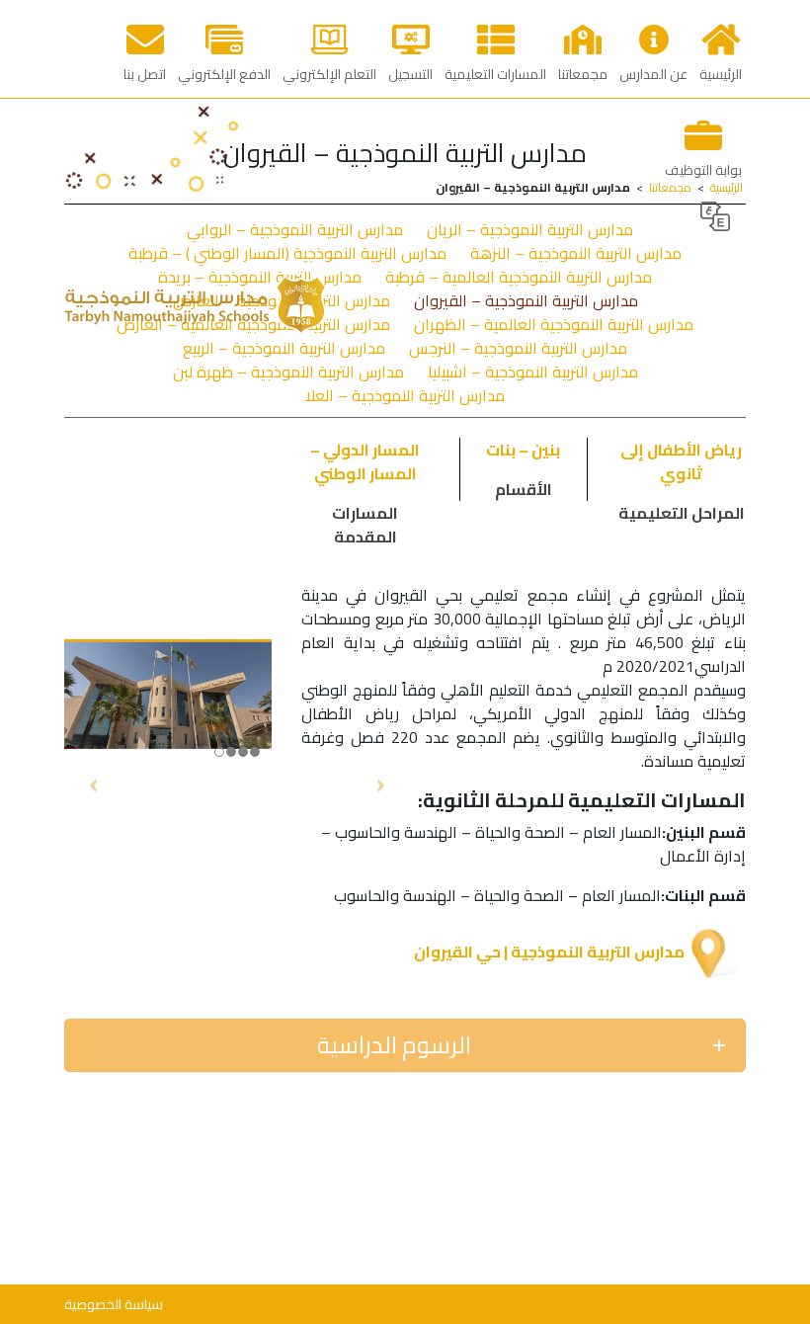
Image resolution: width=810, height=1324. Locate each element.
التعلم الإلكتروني (329, 74)
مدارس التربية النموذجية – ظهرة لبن (288, 371)
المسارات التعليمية (495, 74)
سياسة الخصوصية (113, 1304)
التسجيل (410, 74)
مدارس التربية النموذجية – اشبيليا (533, 371)
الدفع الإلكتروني (224, 74)
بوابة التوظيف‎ (703, 170)
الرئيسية (720, 74)
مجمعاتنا (583, 74)
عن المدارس (653, 74)
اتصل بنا (144, 74)
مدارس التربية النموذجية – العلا (405, 395)
